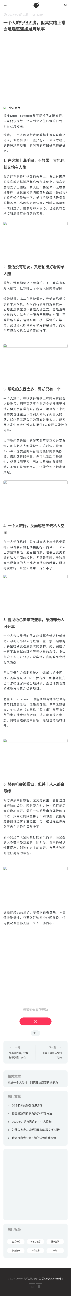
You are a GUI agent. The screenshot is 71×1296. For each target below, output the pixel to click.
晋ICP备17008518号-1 (52, 1279)
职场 (55, 1250)
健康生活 (55, 1241)
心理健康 (16, 1250)
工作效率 (35, 1250)
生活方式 (16, 1241)
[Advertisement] (35, 71)
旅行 (35, 1033)
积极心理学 (35, 1241)
